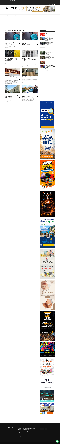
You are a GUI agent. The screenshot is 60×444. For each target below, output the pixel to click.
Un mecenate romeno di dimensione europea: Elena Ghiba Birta (49, 52)
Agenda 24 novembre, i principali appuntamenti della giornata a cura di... (50, 48)
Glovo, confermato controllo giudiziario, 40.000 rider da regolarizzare (11, 59)
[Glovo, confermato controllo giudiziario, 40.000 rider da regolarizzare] (12, 53)
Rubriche (50, 13)
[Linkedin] (54, 4)
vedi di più (47, 70)
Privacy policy (46, 443)
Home (7, 13)
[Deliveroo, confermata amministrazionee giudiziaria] (12, 36)
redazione (6, 43)
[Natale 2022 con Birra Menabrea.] (42, 62)
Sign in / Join (13, 0)
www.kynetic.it (21, 443)
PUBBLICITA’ (6, 3)
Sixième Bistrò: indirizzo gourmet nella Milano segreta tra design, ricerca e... (50, 57)
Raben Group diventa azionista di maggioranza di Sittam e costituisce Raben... (50, 38)
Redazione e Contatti (40, 443)
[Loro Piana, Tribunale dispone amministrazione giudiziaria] (12, 72)
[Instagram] (52, 4)
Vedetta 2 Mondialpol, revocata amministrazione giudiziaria (29, 94)
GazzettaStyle (27, 13)
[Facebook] (51, 4)
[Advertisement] (30, 23)
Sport (45, 13)
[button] (50, 4)
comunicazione (13, 443)
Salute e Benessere (38, 13)
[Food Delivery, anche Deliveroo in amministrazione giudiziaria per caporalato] (30, 36)
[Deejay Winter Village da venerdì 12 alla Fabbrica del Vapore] (42, 34)
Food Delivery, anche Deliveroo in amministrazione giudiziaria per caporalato (29, 42)
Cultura (16, 13)
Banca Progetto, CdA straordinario (29, 76)
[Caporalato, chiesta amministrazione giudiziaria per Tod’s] (30, 53)
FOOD (32, 13)
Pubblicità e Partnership (52, 443)
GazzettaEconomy (25, 92)
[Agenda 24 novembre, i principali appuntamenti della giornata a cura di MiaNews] (42, 48)
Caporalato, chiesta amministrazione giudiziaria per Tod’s (29, 59)
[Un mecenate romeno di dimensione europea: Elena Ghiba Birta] (42, 53)
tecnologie (17, 443)
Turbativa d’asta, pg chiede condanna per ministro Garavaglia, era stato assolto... (49, 43)
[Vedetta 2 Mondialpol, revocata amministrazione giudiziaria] (30, 89)
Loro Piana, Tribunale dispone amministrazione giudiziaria (11, 77)
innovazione (9, 443)
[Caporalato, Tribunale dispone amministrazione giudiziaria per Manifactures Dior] (12, 89)
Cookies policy (20, 437)
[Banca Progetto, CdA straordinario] (30, 72)
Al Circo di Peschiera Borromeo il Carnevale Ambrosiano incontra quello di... (50, 66)
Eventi (21, 13)
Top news (6, 39)
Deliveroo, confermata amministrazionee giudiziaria (11, 41)
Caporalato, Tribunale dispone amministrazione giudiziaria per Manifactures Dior (12, 95)
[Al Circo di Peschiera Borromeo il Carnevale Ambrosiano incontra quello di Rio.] (42, 66)
